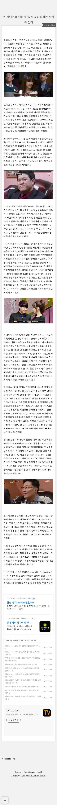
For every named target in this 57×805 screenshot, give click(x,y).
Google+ (43, 775)
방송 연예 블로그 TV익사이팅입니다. (22, 714)
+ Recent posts (8, 759)
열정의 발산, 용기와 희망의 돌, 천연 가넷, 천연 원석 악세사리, (28, 607)
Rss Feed (14, 775)
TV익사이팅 (13, 710)
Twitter (23, 775)
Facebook (29, 775)
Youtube (36, 775)
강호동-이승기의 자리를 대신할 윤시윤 (20, 686)
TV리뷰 (9, 640)
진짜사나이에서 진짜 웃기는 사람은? (19, 664)
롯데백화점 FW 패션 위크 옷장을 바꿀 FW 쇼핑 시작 (20, 622)
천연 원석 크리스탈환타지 (21, 602)
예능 (16, 640)
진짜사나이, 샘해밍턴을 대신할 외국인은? (21, 646)
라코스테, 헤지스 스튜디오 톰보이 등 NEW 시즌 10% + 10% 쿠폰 (20, 628)
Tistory (26, 772)
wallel (40, 772)
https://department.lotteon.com (18, 618)
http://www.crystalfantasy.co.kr (19, 598)
